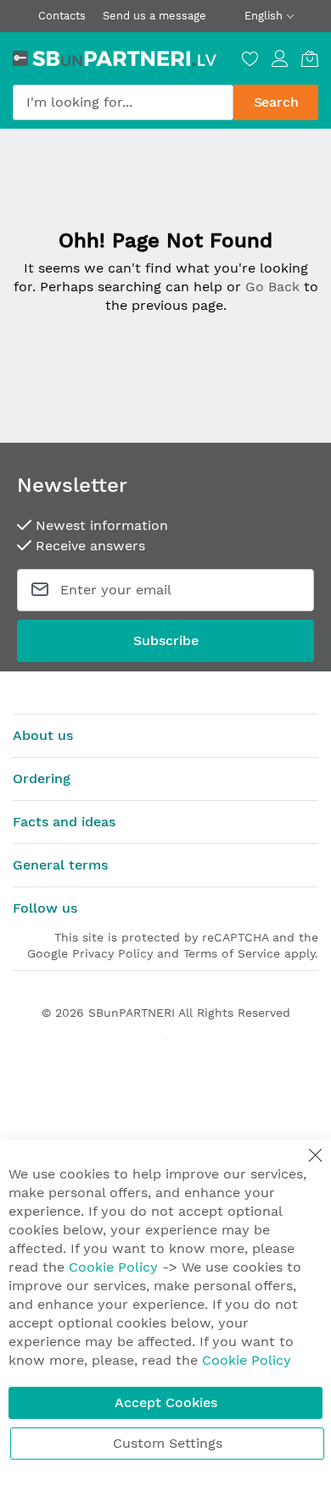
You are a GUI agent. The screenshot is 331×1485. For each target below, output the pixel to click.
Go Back (272, 287)
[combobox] (123, 102)
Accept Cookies (166, 1402)
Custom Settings (167, 1443)
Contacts (62, 15)
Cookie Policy (113, 1267)
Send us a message (154, 15)
